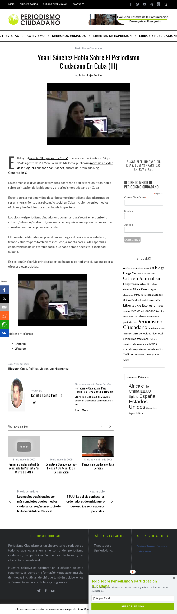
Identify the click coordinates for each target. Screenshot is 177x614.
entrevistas (139, 295)
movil (138, 316)
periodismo (130, 322)
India (157, 300)
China (152, 273)
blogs (159, 267)
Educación (139, 289)
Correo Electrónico (135, 197)
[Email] (4, 307)
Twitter (128, 354)
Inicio (11, 4)
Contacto (79, 4)
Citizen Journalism (142, 278)
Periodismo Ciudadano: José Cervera (98, 466)
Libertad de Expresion (140, 305)
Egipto (153, 289)
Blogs (127, 273)
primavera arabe (140, 344)
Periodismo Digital (130, 334)
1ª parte (20, 344)
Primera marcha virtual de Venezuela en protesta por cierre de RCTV (24, 468)
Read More (81, 410)
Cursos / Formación (55, 4)
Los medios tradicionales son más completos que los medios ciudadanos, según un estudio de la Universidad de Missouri (39, 501)
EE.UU (147, 289)
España (149, 294)
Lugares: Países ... (138, 377)
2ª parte (20, 348)
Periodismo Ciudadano (88, 48)
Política (33, 368)
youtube (155, 354)
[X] (4, 298)
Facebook (137, 300)
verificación (139, 354)
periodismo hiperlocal (151, 333)
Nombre (128, 211)
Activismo (129, 268)
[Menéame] (4, 315)
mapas (126, 311)
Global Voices (148, 300)
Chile (146, 273)
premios (127, 344)
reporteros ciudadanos (146, 349)
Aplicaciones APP (145, 268)
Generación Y (17, 172)
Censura (137, 273)
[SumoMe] (4, 333)
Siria (161, 349)
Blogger (13, 368)
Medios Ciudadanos (144, 311)
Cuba (23, 368)
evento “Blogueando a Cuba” (48, 158)
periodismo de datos (156, 328)
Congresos (129, 283)
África (126, 359)
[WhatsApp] (4, 324)
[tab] (137, 377)
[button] (132, 584)
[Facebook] (4, 289)
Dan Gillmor (141, 284)
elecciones (128, 295)
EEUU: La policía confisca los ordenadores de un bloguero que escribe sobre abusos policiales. (85, 501)
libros (160, 305)
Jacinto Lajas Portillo (90, 75)
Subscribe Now (132, 606)
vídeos (44, 368)
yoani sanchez (59, 368)
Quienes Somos (29, 4)
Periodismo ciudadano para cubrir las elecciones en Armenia (94, 390)
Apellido (128, 224)
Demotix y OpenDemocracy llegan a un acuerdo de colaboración (61, 468)
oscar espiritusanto (150, 316)
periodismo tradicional (136, 338)
